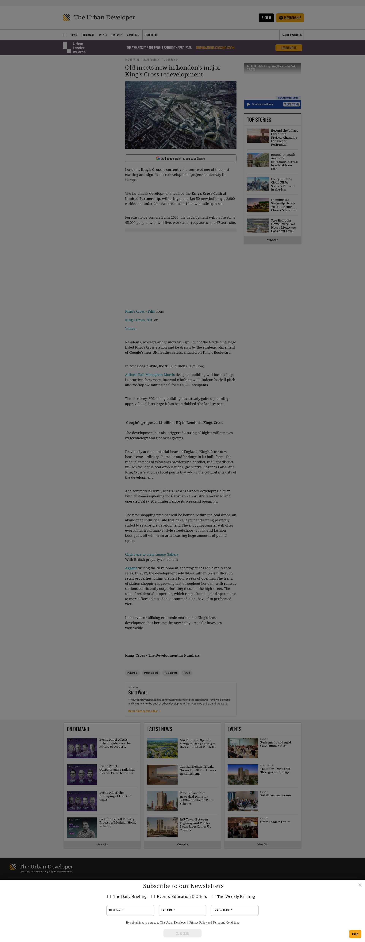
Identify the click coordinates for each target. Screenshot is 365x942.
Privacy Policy (198, 922)
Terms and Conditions (226, 922)
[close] (359, 885)
